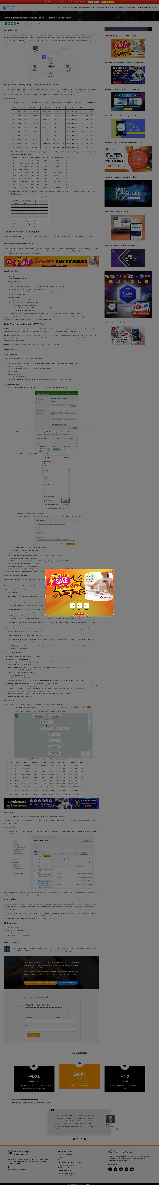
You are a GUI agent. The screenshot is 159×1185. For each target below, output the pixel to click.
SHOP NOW (79, 614)
